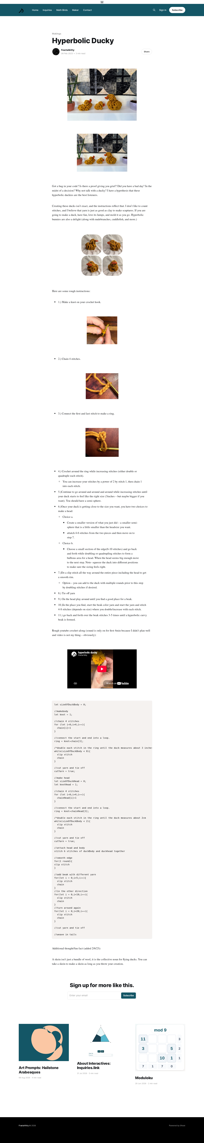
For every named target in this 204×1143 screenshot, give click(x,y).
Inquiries (47, 10)
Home (35, 10)
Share (146, 51)
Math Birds (62, 10)
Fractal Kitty (24, 1125)
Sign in (162, 10)
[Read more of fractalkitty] (56, 52)
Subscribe (177, 10)
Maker (75, 10)
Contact (87, 10)
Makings (56, 33)
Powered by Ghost (177, 1125)
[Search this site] (154, 10)
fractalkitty (67, 50)
